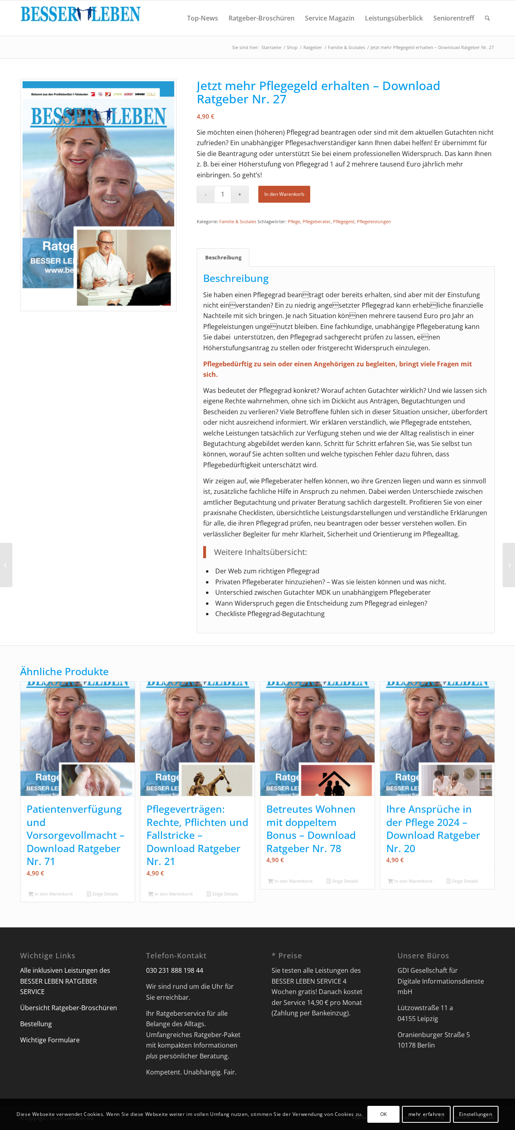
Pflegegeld (343, 221)
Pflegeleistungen (374, 221)
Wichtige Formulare (50, 1039)
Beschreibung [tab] (223, 257)
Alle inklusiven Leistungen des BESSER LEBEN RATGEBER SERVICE (65, 981)
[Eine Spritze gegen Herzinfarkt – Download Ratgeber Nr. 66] (6, 565)
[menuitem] (202, 18)
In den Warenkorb (284, 194)
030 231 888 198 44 (174, 970)
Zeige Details (104, 894)
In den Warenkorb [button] (53, 894)
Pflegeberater (317, 221)
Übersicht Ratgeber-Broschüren (68, 1007)
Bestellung (36, 1023)
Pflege (294, 221)
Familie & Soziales (237, 221)
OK (383, 1114)
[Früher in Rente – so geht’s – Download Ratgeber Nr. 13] (509, 565)
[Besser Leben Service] (80, 18)
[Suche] (487, 18)
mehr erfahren (426, 1114)
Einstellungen (475, 1114)
